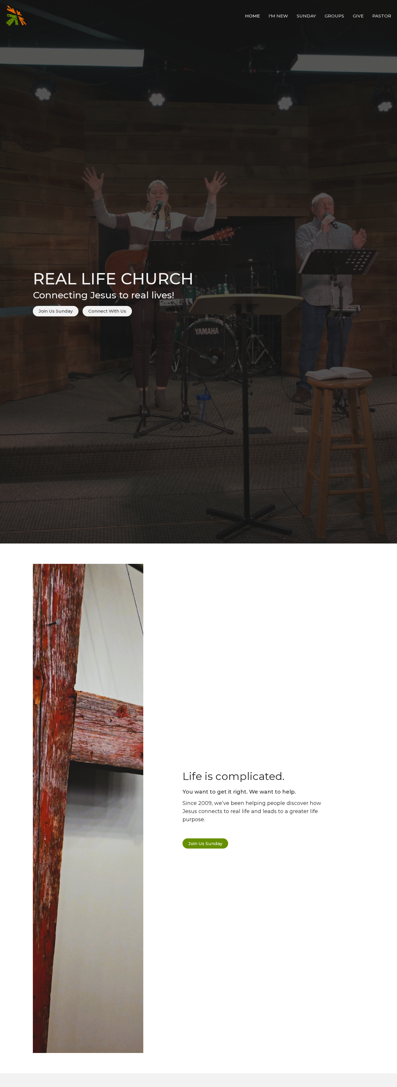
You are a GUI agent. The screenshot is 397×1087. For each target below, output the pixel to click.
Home (252, 16)
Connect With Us (107, 311)
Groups (334, 16)
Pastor (381, 16)
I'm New (278, 16)
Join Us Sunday (56, 311)
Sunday (306, 16)
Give (358, 16)
